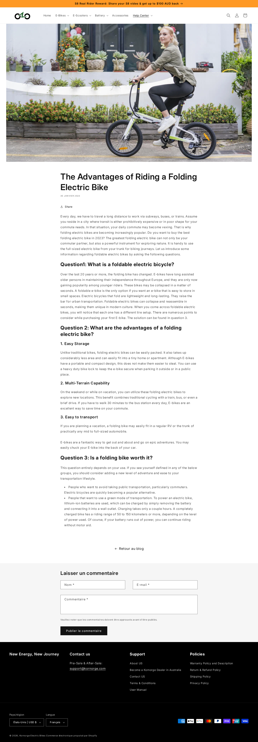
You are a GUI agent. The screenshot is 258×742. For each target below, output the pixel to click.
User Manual (138, 689)
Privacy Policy (199, 683)
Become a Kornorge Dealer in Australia (155, 669)
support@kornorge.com (88, 668)
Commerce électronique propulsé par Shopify (71, 735)
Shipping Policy (200, 676)
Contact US (137, 676)
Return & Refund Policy (205, 669)
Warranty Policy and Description (211, 663)
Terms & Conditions (143, 683)
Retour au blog (131, 549)
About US (136, 663)
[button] (62, 15)
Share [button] (69, 206)
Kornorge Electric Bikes (32, 735)
